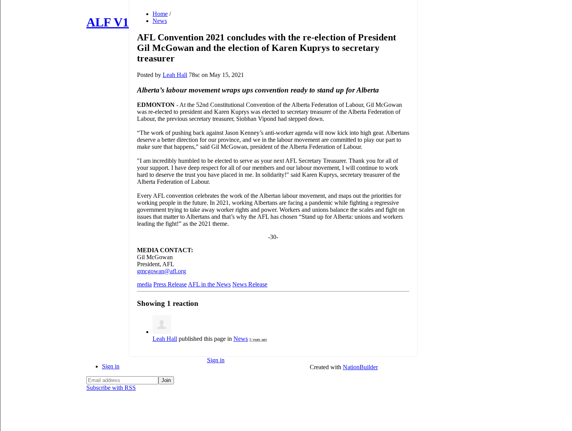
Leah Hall (175, 75)
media (144, 284)
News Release (249, 284)
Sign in (110, 366)
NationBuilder (360, 367)
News (160, 20)
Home (160, 13)
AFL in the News (209, 284)
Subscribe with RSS (111, 387)
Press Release (170, 284)
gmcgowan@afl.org (161, 271)
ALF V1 (107, 22)
